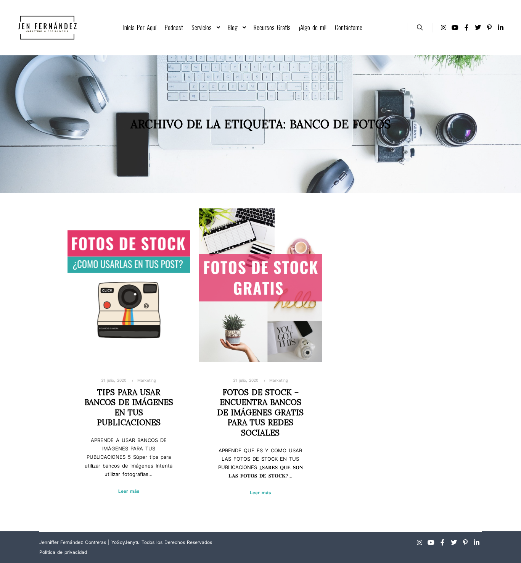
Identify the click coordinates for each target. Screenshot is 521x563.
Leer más (128, 491)
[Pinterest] (489, 27)
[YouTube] (455, 27)
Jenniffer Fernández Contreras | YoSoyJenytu (89, 542)
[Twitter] (478, 27)
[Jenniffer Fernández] (47, 27)
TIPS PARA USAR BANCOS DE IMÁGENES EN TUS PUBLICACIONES (128, 407)
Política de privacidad (63, 552)
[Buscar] (420, 27)
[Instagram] (444, 27)
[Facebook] (466, 27)
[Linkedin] (501, 27)
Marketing (146, 380)
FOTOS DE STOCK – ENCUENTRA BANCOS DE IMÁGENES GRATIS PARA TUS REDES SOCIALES (260, 412)
